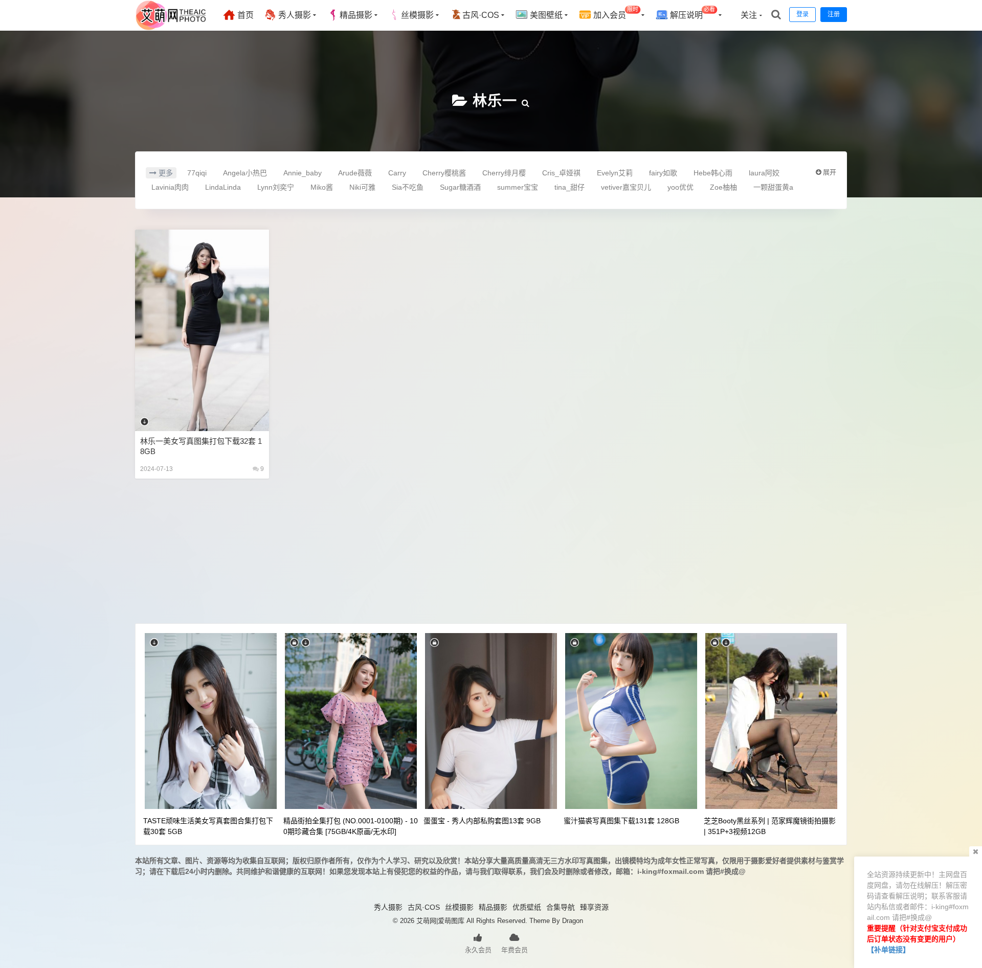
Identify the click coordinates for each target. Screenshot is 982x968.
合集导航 (560, 907)
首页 (244, 15)
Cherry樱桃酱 (444, 173)
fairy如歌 (663, 173)
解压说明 (691, 13)
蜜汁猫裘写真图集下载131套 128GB (621, 821)
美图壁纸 (545, 15)
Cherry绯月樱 (504, 173)
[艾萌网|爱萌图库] (171, 28)
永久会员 (478, 950)
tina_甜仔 (569, 187)
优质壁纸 (526, 907)
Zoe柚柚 (723, 187)
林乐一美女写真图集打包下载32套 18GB (201, 446)
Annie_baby (302, 173)
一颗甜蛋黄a (773, 187)
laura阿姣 (764, 173)
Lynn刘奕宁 (275, 187)
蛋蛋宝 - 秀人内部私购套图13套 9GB (482, 821)
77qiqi (197, 173)
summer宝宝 (517, 187)
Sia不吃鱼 (407, 187)
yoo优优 (680, 187)
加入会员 (614, 13)
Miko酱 (321, 187)
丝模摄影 (417, 15)
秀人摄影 (293, 15)
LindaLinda (223, 187)
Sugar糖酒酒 (460, 187)
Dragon (572, 921)
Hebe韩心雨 (713, 173)
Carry (397, 173)
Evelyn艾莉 (615, 173)
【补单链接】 (888, 950)
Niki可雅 (362, 187)
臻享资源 (594, 907)
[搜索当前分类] (526, 101)
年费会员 (514, 950)
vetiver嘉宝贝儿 (626, 187)
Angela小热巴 (245, 173)
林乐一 (495, 101)
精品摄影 (356, 15)
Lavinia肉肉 (170, 187)
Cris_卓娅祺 (561, 173)
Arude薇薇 (355, 173)
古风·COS (480, 15)
